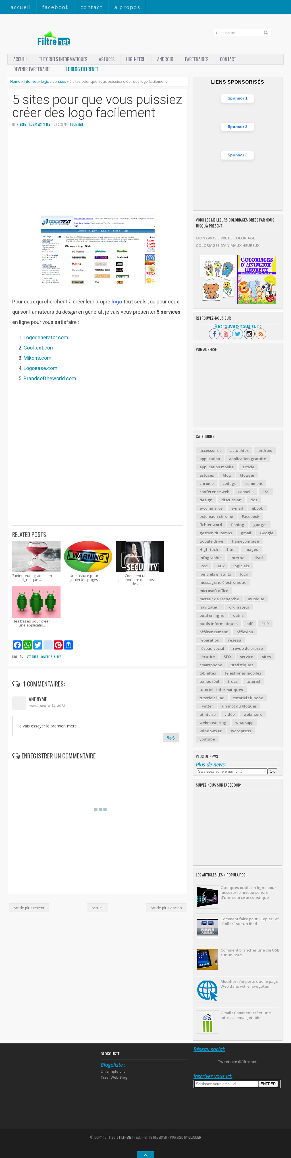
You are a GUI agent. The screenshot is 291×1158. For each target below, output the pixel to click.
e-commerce (211, 508)
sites (62, 81)
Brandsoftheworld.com (50, 378)
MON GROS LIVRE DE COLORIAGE (225, 238)
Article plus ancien (166, 907)
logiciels (48, 81)
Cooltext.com (39, 348)
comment (254, 483)
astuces (107, 59)
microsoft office (213, 590)
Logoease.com (40, 368)
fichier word (210, 524)
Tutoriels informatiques (63, 59)
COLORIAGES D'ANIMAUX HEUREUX (227, 245)
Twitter (206, 706)
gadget (260, 524)
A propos (127, 7)
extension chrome (216, 516)
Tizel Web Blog (114, 1077)
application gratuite (247, 458)
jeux (221, 565)
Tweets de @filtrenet (237, 1061)
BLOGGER (194, 1137)
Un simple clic (113, 1071)
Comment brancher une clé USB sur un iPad (250, 953)
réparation (209, 640)
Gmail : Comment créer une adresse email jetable (246, 1015)
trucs (233, 681)
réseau (234, 640)
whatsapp (244, 722)
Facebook (55, 7)
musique (256, 598)
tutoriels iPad (212, 697)
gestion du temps (215, 532)
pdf (249, 623)
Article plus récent (29, 907)
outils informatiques (218, 623)
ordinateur (239, 607)
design (206, 500)
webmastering (212, 722)
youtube (207, 739)
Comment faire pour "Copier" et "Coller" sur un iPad (250, 921)
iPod (203, 565)
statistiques (242, 664)
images (251, 549)
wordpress (241, 730)
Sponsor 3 (238, 155)
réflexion (244, 631)
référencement (213, 631)
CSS (265, 491)
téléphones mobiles (243, 673)
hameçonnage (245, 541)
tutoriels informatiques (221, 689)
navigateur (209, 607)
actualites (239, 450)
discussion (231, 500)
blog (227, 475)
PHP (265, 623)
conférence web (214, 491)
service (246, 656)
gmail (246, 532)
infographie (210, 557)
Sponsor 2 (238, 126)
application (209, 458)
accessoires (210, 450)
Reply (171, 737)
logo (244, 574)
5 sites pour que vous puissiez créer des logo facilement (97, 106)
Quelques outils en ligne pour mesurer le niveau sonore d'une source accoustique (248, 892)
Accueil (21, 7)
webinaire (253, 714)
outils (238, 615)
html (231, 549)
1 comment (77, 124)
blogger (247, 475)
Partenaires (196, 59)
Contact (91, 7)
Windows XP (210, 730)
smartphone (210, 664)
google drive (211, 541)
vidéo (230, 714)
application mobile (216, 467)
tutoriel (253, 681)
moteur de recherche (219, 598)
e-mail (237, 508)
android (265, 450)
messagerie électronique (222, 582)
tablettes (207, 673)
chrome (206, 483)
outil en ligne (211, 615)
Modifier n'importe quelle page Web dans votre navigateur (249, 984)
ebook (257, 508)
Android (165, 59)
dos (253, 500)
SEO (227, 656)
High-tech (136, 59)
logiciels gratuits (215, 574)
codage (229, 483)
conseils (245, 491)
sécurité (207, 656)
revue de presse (248, 648)
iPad (259, 557)
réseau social (211, 648)
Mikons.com (37, 358)
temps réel (209, 681)
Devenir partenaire (31, 69)
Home (15, 81)
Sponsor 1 (238, 98)
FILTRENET (126, 1137)
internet (31, 81)
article (248, 467)
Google (266, 532)
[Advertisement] (97, 176)
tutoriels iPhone (248, 697)
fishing (237, 524)
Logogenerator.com (46, 337)
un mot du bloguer (239, 706)
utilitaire (207, 714)
